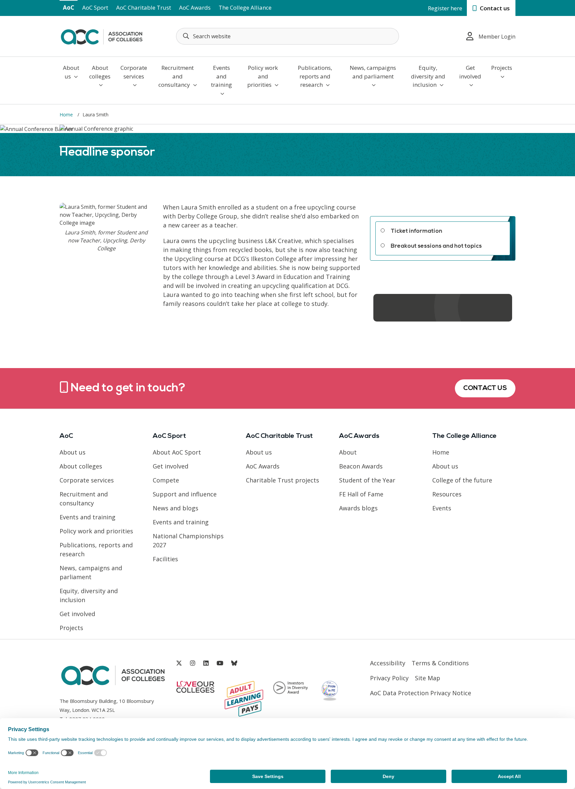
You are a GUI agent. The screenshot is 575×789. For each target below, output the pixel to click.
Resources (447, 494)
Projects (501, 67)
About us (71, 72)
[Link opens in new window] (179, 663)
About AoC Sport (177, 452)
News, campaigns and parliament (373, 72)
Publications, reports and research (315, 76)
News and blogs (175, 508)
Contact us (494, 8)
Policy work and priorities (262, 76)
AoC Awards (195, 7)
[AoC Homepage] (101, 35)
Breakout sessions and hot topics (436, 246)
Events (441, 508)
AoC (68, 7)
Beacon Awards (361, 466)
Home (440, 452)
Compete (166, 480)
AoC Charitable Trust (143, 7)
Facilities (165, 559)
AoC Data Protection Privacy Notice (420, 693)
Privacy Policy (389, 678)
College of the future (462, 480)
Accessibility (387, 663)
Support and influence (185, 494)
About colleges (99, 72)
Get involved (470, 72)
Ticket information (416, 231)
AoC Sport (95, 7)
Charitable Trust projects (282, 480)
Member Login (497, 36)
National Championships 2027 (188, 540)
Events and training (221, 76)
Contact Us (485, 388)
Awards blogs (358, 508)
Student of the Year (367, 480)
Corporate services (133, 72)
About (348, 452)
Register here (445, 8)
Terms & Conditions (440, 663)
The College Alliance (245, 7)
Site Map (427, 678)
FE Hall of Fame (361, 494)
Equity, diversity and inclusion (428, 76)
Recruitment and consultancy (176, 76)
